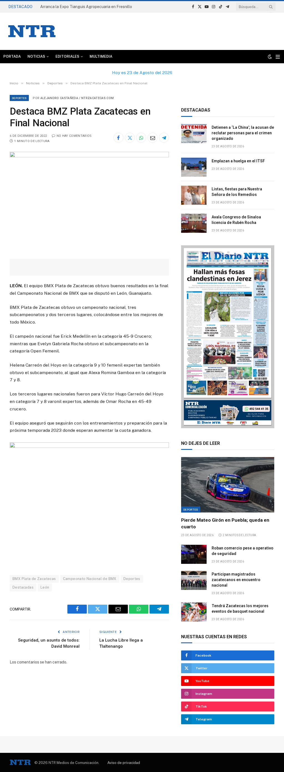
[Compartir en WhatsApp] (141, 138)
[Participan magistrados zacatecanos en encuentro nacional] (194, 580)
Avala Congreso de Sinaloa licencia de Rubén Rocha (236, 220)
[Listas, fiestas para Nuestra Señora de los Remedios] (194, 195)
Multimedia (101, 56)
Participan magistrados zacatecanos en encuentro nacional (236, 579)
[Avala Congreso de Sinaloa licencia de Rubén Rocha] (194, 223)
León (44, 587)
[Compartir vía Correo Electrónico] (153, 138)
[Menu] (278, 57)
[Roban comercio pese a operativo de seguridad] (194, 554)
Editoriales (67, 56)
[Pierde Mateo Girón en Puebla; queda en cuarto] (227, 485)
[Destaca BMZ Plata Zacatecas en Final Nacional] (89, 156)
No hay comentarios (74, 136)
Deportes (19, 98)
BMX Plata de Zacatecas (34, 579)
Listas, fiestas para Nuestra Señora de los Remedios (237, 192)
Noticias (36, 56)
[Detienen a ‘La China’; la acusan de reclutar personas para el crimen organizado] (194, 133)
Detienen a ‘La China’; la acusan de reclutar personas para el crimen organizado (95, 6)
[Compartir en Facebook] (118, 138)
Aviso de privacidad (123, 763)
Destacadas (23, 587)
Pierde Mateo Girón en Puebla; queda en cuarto (225, 523)
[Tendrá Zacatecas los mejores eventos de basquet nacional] (194, 612)
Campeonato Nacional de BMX (89, 579)
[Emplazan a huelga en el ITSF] (194, 167)
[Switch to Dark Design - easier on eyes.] (270, 56)
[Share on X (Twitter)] (130, 138)
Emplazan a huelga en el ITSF (238, 161)
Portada (12, 56)
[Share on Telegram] (164, 138)
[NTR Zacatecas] (31, 31)
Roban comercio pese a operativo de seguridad (242, 551)
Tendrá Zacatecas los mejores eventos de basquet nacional (240, 609)
